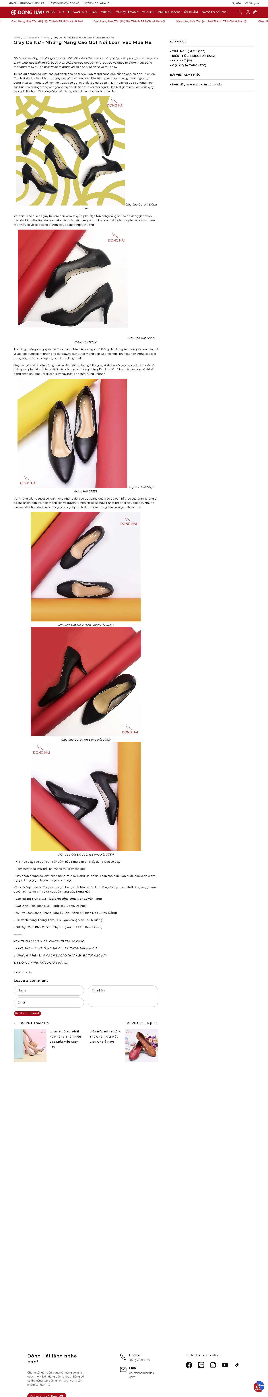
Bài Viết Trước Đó (34, 1023)
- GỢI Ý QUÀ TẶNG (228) (188, 65)
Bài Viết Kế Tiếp (138, 1023)
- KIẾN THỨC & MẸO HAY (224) (192, 56)
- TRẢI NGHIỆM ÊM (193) (187, 51)
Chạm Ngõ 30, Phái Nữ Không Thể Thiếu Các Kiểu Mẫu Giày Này (65, 1039)
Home (17, 37)
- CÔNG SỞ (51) (181, 60)
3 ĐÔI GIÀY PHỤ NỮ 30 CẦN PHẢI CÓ (42, 962)
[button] (148, 12)
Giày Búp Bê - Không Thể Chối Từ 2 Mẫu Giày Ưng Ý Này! (105, 1036)
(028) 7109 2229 (139, 1360)
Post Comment (27, 1013)
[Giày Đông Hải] (26, 12)
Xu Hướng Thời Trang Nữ (36, 37)
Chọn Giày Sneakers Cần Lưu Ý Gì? (196, 84)
